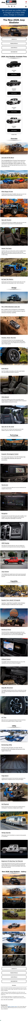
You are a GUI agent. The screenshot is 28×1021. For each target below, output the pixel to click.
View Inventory (14, 51)
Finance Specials (14, 43)
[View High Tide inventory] (14, 120)
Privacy (16, 1006)
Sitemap (12, 1006)
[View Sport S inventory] (14, 101)
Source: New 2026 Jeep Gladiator (7, 999)
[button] (8, 6)
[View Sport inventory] (14, 64)
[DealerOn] (4, 1005)
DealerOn (9, 1006)
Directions (11, 6)
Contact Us (14, 39)
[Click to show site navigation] (26, 6)
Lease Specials (14, 47)
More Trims (14, 134)
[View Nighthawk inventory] (14, 83)
